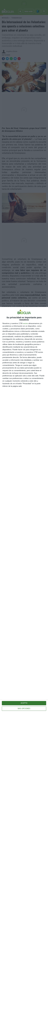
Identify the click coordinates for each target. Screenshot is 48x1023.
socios (25, 323)
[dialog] (24, 665)
